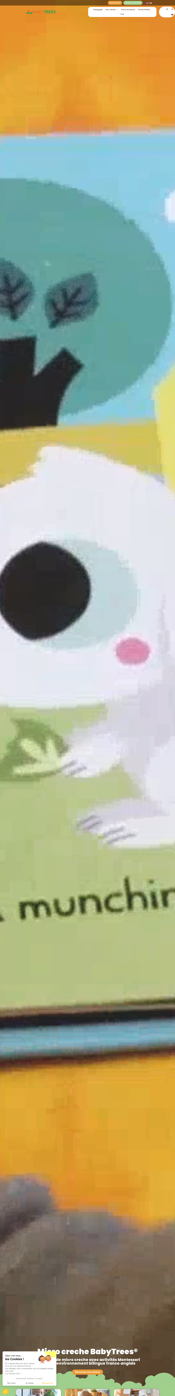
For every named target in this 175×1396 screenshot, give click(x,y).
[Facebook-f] (167, 9)
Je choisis (29, 1383)
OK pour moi (47, 1383)
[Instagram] (172, 9)
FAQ (122, 14)
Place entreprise (128, 9)
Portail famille (144, 9)
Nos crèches (111, 9)
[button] (5, 1392)
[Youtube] (172, 14)
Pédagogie (97, 9)
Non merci (11, 1383)
